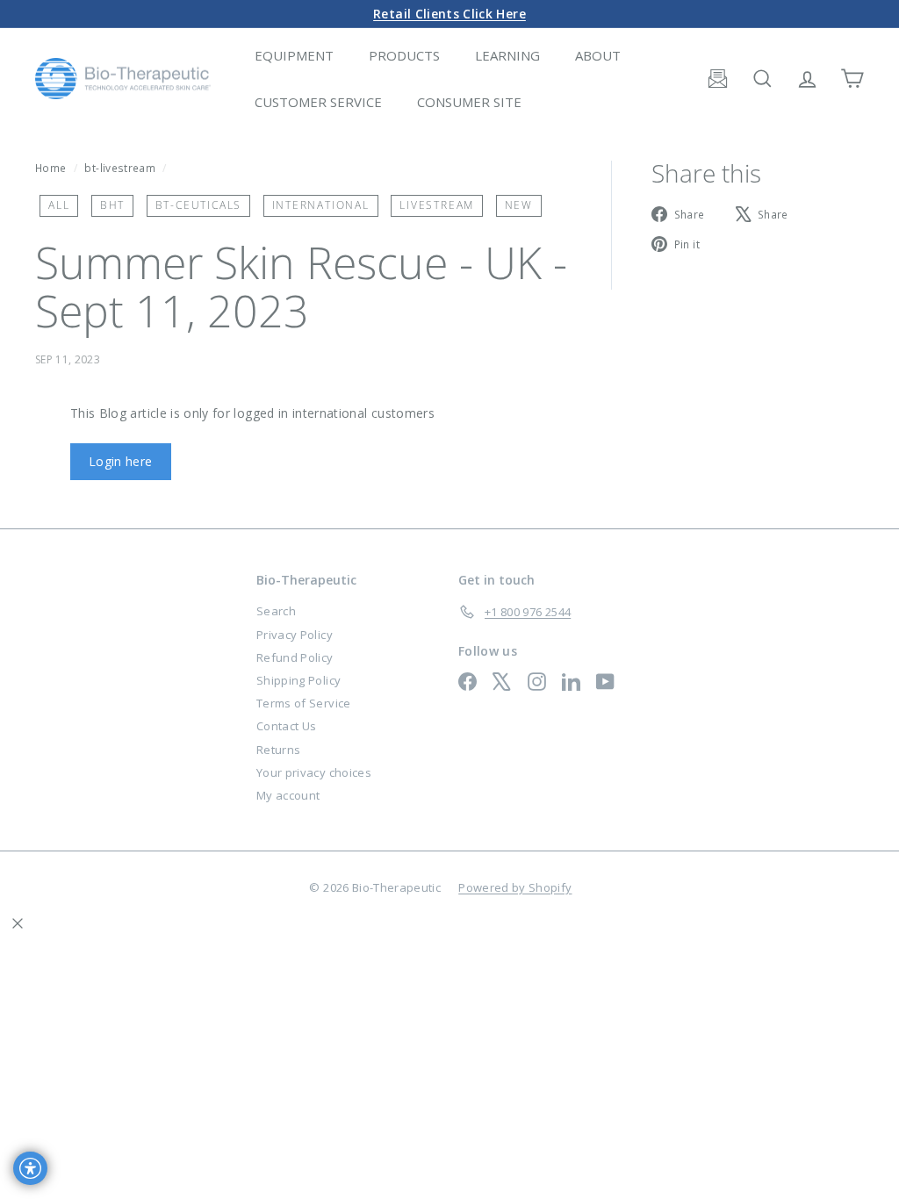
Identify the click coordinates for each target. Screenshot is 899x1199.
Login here (121, 461)
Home (52, 168)
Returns (278, 749)
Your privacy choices (313, 772)
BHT (112, 204)
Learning (507, 55)
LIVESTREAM (436, 204)
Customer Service (318, 102)
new (519, 204)
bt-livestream (119, 168)
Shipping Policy (298, 680)
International (321, 204)
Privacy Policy (294, 635)
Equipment (294, 55)
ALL (58, 204)
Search (276, 611)
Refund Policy (295, 657)
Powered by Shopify (515, 887)
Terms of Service (303, 703)
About (598, 55)
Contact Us (286, 726)
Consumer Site (469, 102)
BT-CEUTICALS (198, 204)
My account (288, 795)
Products (404, 55)
